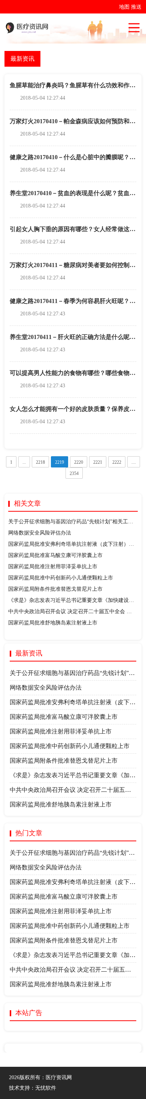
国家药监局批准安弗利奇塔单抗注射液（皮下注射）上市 (73, 544)
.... (133, 462)
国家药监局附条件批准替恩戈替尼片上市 (55, 589)
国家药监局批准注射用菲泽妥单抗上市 (52, 566)
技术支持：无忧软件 (32, 1088)
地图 (124, 7)
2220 (78, 462)
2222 (116, 462)
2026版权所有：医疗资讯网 (42, 1077)
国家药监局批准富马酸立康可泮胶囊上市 (55, 555)
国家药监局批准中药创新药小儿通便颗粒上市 (60, 578)
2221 (97, 462)
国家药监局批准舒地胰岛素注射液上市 (52, 623)
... (24, 462)
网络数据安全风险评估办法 (39, 533)
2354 (74, 473)
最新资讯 (22, 58)
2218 (40, 462)
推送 (136, 7)
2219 (59, 462)
